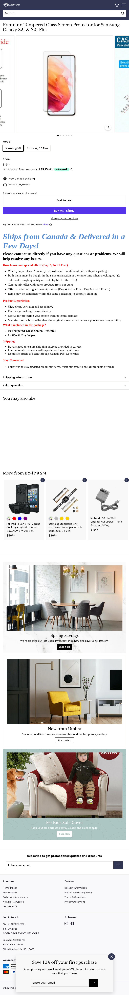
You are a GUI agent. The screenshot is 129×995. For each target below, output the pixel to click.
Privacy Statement (74, 901)
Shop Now (64, 833)
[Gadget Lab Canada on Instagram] (66, 923)
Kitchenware (10, 892)
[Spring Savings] (64, 598)
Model (7, 141)
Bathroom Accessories (15, 897)
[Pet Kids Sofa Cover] (64, 785)
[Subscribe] (118, 865)
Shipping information (17, 377)
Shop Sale (64, 646)
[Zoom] (108, 127)
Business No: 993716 (14, 940)
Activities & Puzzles (13, 901)
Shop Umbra (64, 740)
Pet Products (10, 906)
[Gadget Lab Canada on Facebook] (72, 923)
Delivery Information (75, 887)
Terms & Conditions (75, 897)
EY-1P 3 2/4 (35, 473)
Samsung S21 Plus (37, 148)
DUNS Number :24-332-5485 (18, 949)
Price (6, 159)
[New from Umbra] (64, 691)
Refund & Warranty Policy (78, 892)
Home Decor (10, 887)
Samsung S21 (13, 148)
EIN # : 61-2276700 (13, 944)
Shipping (7, 193)
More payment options (64, 218)
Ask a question (13, 385)
